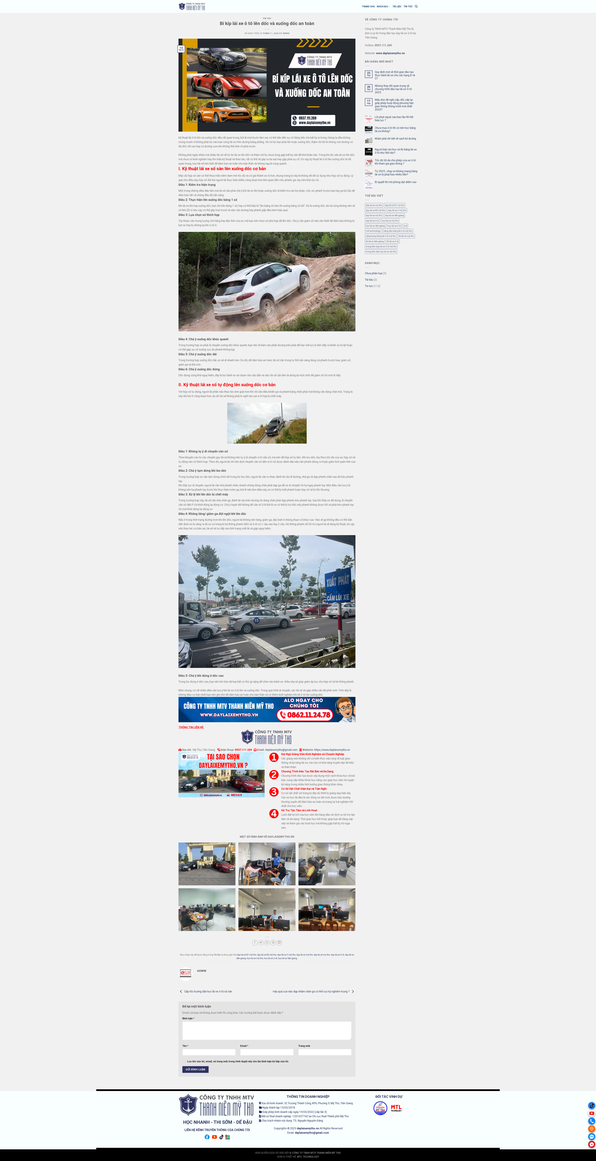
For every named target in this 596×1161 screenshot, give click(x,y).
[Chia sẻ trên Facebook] (255, 943)
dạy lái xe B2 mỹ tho (266, 954)
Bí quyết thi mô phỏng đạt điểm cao (395, 182)
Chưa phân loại (373, 273)
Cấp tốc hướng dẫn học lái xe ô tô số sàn (208, 991)
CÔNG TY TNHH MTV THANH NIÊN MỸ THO (316, 1152)
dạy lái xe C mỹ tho (286, 954)
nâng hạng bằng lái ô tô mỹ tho (381, 236)
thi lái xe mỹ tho (406, 236)
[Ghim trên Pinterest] (273, 943)
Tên (185, 1045)
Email (244, 1045)
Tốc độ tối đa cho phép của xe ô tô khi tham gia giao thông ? (395, 162)
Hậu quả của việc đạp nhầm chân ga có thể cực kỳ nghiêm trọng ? (311, 991)
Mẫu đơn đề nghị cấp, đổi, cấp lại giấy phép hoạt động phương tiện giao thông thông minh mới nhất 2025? (394, 104)
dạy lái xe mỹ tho (304, 954)
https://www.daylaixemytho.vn (332, 749)
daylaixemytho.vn (308, 1128)
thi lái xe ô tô (393, 241)
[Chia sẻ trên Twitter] (261, 943)
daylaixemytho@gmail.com (281, 749)
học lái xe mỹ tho (255, 958)
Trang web (304, 1045)
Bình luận (188, 1018)
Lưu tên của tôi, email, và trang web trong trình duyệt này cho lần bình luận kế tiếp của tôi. (238, 1061)
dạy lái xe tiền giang (394, 215)
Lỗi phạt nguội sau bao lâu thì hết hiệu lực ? (394, 118)
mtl (405, 226)
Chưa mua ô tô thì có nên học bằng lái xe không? (395, 129)
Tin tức (408, 6)
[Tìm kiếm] (416, 6)
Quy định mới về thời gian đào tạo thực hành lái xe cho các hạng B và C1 (395, 75)
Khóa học (382, 6)
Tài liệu (397, 6)
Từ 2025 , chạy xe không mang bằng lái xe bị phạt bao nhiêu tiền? (396, 173)
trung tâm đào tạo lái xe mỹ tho (381, 251)
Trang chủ (368, 6)
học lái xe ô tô (270, 958)
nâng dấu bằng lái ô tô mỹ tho (397, 231)
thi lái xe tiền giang (375, 241)
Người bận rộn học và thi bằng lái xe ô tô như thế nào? (396, 151)
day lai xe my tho (322, 954)
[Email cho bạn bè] (267, 943)
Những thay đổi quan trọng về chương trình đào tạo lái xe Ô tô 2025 (393, 89)
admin (286, 33)
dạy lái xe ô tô (337, 954)
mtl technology (373, 231)
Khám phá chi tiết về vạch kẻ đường (395, 138)
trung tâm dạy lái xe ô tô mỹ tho (381, 246)
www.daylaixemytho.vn (390, 53)
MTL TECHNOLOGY (308, 1156)
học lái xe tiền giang (287, 958)
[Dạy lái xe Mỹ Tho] (192, 6)
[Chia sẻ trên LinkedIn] (279, 943)
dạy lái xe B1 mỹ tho (246, 954)
